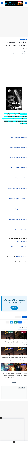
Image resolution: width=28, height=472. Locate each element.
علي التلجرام (19, 256)
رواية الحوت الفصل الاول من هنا (19, 137)
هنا (23, 256)
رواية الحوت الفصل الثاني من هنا (18, 147)
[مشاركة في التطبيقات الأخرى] (7, 322)
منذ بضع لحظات (22, 339)
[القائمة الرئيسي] (26, 3)
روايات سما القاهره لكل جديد (19, 241)
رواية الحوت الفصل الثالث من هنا (18, 157)
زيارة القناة (14, 307)
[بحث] (2, 3)
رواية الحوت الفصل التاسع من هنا (18, 219)
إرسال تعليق (22, 387)
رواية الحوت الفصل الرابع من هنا (18, 167)
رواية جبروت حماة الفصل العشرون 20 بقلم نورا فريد (21, 375)
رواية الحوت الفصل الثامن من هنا (18, 209)
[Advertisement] (14, 22)
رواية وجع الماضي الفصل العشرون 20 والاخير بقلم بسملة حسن (8, 343)
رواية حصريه (23, 39)
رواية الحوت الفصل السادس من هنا (17, 188)
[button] (20, 322)
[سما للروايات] (14, 3)
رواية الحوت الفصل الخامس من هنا (18, 178)
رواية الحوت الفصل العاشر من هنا (18, 230)
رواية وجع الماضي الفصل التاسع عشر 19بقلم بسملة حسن (21, 359)
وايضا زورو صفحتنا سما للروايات (18, 246)
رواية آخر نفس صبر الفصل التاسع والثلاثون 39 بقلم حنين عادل (21, 343)
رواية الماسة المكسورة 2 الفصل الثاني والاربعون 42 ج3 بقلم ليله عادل (8, 375)
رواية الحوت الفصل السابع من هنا (18, 198)
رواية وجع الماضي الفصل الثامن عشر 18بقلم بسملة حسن (8, 359)
